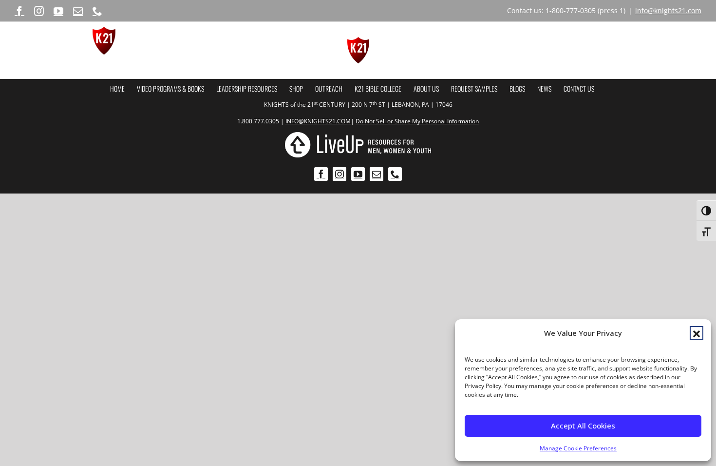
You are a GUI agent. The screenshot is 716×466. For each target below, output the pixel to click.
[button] (696, 333)
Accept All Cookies (583, 425)
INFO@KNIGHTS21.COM (318, 121)
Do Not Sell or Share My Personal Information (417, 121)
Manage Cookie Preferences (578, 448)
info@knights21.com (668, 10)
